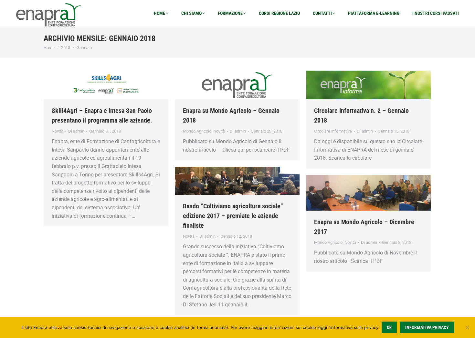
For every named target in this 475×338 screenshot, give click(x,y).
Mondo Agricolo (197, 131)
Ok (389, 327)
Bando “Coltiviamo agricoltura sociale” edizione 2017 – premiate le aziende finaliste (233, 215)
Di (76, 131)
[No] (467, 327)
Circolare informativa (333, 131)
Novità (57, 131)
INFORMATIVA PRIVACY (427, 327)
